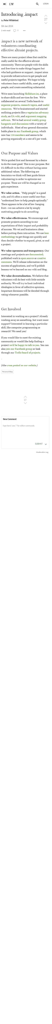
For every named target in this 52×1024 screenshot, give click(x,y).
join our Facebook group (19, 349)
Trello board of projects (27, 353)
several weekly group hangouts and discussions (23, 122)
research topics (29, 105)
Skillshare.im (32, 94)
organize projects (10, 105)
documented (36, 255)
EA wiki (15, 116)
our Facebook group (27, 131)
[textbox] (25, 429)
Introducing (19, 14)
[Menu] (4, 4)
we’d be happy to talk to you (24, 345)
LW (11, 4)
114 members (18, 135)
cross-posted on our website (21, 365)
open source (27, 258)
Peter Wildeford (11, 20)
